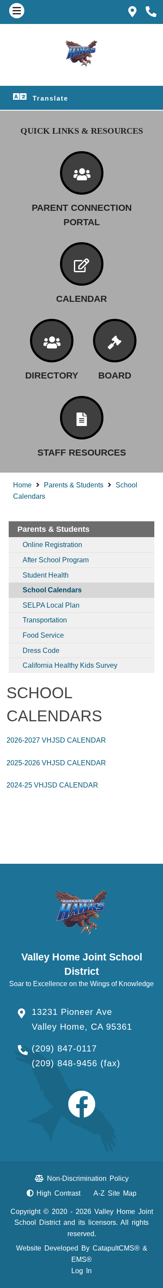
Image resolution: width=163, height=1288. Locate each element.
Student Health (46, 575)
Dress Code (41, 650)
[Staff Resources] (81, 417)
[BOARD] (114, 340)
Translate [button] (50, 98)
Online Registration (52, 544)
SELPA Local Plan (51, 605)
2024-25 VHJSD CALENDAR (52, 785)
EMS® (81, 1259)
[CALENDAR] (81, 264)
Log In (81, 1270)
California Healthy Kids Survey (70, 665)
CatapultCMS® (116, 1248)
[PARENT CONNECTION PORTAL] (81, 173)
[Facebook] (81, 1112)
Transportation (45, 620)
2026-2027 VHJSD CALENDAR (56, 740)
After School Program (56, 560)
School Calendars (52, 590)
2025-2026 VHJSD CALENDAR (56, 763)
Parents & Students (73, 485)
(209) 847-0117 (64, 1048)
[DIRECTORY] (51, 340)
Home (22, 485)
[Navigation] (17, 11)
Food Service (43, 635)
